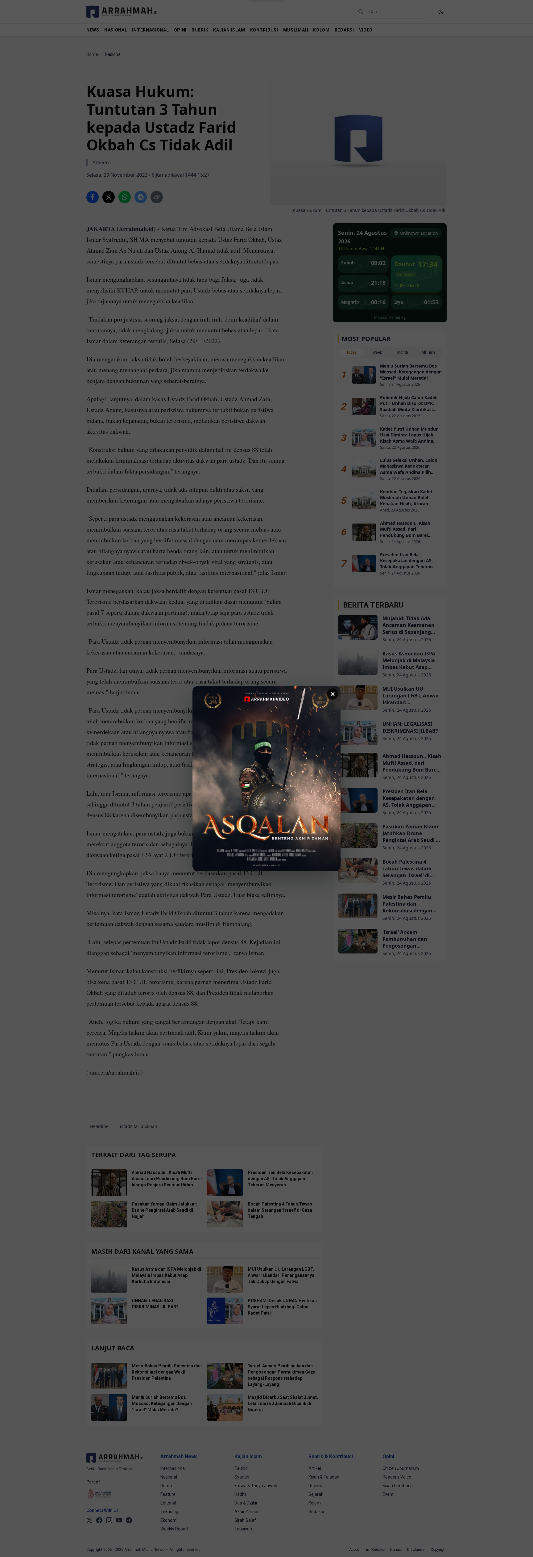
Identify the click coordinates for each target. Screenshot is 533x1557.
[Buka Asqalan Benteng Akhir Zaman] (266, 778)
